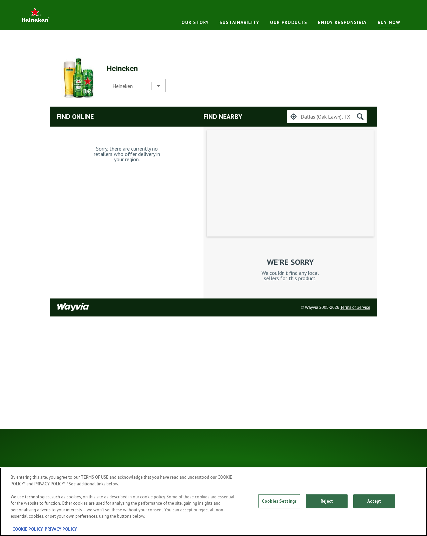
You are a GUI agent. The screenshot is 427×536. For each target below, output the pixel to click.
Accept (374, 501)
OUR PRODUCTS (288, 22)
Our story (195, 22)
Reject (327, 501)
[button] (293, 116)
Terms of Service (355, 307)
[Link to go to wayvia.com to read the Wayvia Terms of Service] (73, 307)
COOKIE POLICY (27, 529)
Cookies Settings (279, 501)
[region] (213, 501)
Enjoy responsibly (342, 22)
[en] (35, 15)
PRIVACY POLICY (61, 529)
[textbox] (327, 116)
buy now (389, 22)
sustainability (239, 22)
